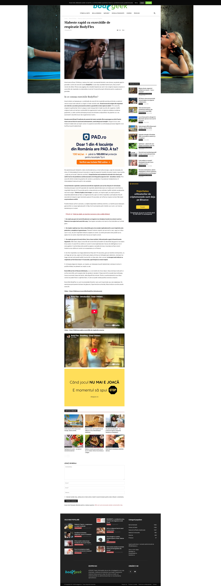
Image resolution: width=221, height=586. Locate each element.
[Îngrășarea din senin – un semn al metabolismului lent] (73, 441)
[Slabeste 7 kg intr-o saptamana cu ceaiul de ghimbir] (68, 527)
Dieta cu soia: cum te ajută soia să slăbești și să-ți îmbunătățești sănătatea (94, 430)
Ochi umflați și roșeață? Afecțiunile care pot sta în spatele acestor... (146, 162)
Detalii (142, 2)
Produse (137, 13)
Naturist (106, 13)
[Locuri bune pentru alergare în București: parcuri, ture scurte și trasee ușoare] (133, 119)
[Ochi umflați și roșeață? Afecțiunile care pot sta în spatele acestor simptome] (133, 163)
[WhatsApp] (78, 34)
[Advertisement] (142, 46)
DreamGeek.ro (133, 553)
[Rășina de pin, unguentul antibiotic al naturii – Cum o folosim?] (133, 91)
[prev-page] (65, 456)
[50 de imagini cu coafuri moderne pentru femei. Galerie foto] (101, 539)
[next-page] (68, 456)
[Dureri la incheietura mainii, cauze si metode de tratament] (68, 551)
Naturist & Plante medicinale (145, 93)
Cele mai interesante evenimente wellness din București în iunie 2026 (145, 109)
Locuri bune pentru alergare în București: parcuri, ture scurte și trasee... (147, 118)
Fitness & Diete (85, 13)
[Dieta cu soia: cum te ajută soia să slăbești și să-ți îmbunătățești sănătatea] (94, 420)
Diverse (129, 13)
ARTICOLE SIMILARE (70, 411)
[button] (154, 13)
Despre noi (124, 584)
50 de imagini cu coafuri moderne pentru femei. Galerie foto (115, 538)
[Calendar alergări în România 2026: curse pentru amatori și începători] (133, 137)
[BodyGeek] (110, 6)
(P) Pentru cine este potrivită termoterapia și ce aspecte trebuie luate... (147, 100)
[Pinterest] (74, 34)
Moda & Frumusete (118, 13)
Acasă (65, 18)
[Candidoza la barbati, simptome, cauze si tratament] (68, 535)
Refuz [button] (136, 2)
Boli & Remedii (96, 13)
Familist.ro (132, 555)
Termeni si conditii (132, 584)
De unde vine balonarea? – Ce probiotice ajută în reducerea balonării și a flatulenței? (113, 430)
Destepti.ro (132, 551)
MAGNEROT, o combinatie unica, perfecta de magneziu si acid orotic (115, 520)
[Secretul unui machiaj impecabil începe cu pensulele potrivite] (133, 154)
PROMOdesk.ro (133, 546)
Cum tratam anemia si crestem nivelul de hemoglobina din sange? (115, 548)
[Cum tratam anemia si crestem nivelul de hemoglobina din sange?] (101, 549)
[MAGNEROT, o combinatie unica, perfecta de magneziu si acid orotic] (101, 520)
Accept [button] (149, 2)
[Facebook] (66, 34)
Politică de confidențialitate (145, 584)
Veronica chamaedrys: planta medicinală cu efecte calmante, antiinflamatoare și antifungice (147, 171)
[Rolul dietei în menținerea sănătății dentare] (115, 441)
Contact (155, 584)
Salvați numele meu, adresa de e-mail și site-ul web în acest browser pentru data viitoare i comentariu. (95, 497)
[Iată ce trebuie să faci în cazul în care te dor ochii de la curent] (101, 531)
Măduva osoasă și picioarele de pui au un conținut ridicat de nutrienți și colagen (94, 450)
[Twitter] (70, 34)
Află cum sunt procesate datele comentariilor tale (108, 505)
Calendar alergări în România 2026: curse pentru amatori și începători (147, 136)
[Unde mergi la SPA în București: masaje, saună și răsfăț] (73, 420)
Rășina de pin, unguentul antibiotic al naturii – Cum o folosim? (146, 90)
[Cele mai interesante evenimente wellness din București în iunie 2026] (133, 110)
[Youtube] (135, 571)
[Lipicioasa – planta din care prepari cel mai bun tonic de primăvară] (133, 146)
